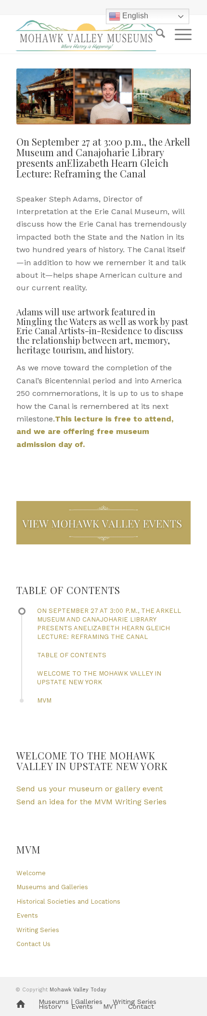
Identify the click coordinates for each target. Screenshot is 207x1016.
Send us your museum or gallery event (89, 788)
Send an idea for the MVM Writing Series (91, 801)
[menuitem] (155, 34)
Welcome (31, 873)
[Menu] (178, 34)
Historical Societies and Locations (68, 901)
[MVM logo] (85, 34)
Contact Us (33, 944)
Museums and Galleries (52, 887)
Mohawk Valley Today (78, 990)
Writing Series (37, 930)
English (134, 16)
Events (27, 915)
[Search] (155, 34)
